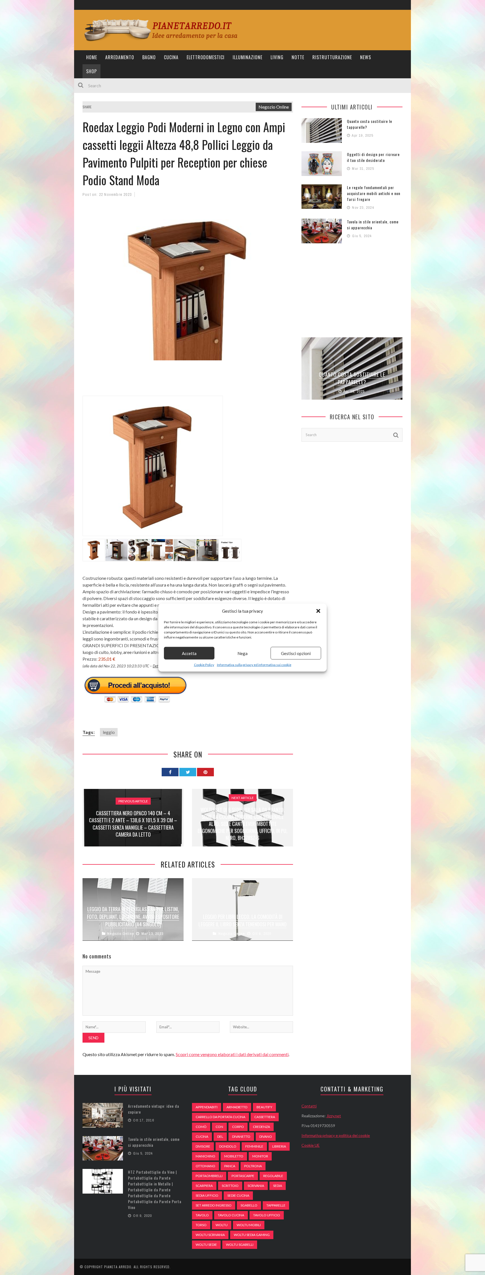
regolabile (273, 1176)
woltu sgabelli (239, 1244)
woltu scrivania (210, 1235)
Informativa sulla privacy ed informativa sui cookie (254, 665)
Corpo (238, 1127)
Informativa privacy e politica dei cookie (335, 1135)
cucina (202, 1136)
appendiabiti (207, 1107)
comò (201, 1127)
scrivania (256, 1186)
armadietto (237, 1107)
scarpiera (204, 1186)
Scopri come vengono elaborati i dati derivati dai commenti (232, 1054)
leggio (109, 732)
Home (91, 57)
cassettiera (264, 1117)
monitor (260, 1156)
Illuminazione (247, 57)
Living (277, 57)
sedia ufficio (207, 1195)
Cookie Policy (204, 665)
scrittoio (230, 1186)
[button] (318, 611)
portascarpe (243, 1176)
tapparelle (275, 1205)
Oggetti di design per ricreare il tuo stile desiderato (373, 157)
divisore (203, 1146)
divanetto (241, 1136)
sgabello (249, 1205)
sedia (277, 1186)
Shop (91, 71)
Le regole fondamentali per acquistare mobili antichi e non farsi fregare (373, 193)
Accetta (189, 653)
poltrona (253, 1166)
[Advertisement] (185, 381)
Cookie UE (310, 1145)
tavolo (202, 1215)
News (365, 57)
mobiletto (233, 1156)
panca (229, 1166)
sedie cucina (238, 1195)
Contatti (309, 1106)
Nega (242, 653)
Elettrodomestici (206, 57)
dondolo (227, 1146)
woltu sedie (206, 1244)
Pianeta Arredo (117, 1266)
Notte (298, 57)
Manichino (205, 1156)
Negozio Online (273, 106)
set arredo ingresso (214, 1205)
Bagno (149, 57)
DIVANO (265, 1136)
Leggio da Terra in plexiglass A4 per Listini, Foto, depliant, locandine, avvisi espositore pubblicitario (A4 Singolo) (133, 916)
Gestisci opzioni (296, 653)
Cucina (171, 57)
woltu (222, 1225)
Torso (201, 1225)
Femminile (254, 1146)
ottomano (205, 1166)
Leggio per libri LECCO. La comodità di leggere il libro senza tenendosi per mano (242, 920)
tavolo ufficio (266, 1215)
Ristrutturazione (332, 57)
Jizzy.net (333, 1115)
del (220, 1136)
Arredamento (119, 57)
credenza (261, 1127)
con (219, 1127)
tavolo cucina (231, 1215)
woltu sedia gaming (252, 1235)
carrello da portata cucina (220, 1117)
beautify (264, 1107)
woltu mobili (249, 1225)
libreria (279, 1146)
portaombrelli (209, 1176)
